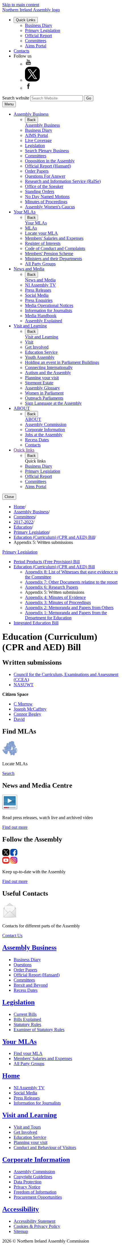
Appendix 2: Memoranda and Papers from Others (69, 607)
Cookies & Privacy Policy (37, 1226)
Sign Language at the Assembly (53, 403)
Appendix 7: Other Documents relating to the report (71, 582)
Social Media (37, 295)
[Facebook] (28, 88)
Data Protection (27, 1181)
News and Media (29, 268)
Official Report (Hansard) (48, 166)
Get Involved (37, 347)
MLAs (31, 228)
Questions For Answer (45, 176)
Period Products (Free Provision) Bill (47, 561)
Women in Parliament (44, 393)
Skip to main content (20, 4)
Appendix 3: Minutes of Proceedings (58, 602)
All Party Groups (40, 263)
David (19, 719)
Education (23, 527)
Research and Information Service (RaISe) (63, 181)
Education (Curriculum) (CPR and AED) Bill (54, 537)
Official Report (38, 35)
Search (8, 773)
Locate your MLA (41, 233)
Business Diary (38, 25)
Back (31, 120)
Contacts (21, 50)
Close (9, 497)
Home (19, 506)
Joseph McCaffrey (30, 709)
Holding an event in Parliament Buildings (62, 362)
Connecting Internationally (49, 367)
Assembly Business (31, 114)
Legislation (35, 145)
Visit (29, 342)
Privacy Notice (27, 1186)
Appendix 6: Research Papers (51, 587)
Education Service (41, 352)
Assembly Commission (45, 424)
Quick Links (25, 20)
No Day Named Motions (47, 196)
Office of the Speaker (44, 186)
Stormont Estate (39, 382)
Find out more (15, 827)
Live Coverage (38, 140)
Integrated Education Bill (36, 622)
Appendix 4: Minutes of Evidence (55, 597)
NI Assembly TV (40, 285)
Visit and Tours (27, 1127)
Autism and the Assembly (48, 372)
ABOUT (22, 408)
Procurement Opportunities (38, 1197)
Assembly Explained (43, 320)
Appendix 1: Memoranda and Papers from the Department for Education (66, 615)
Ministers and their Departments (53, 258)
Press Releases (38, 290)
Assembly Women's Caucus (50, 206)
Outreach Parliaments (44, 398)
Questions (22, 964)
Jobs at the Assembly (43, 434)
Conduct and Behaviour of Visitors (45, 1147)
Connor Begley (27, 714)
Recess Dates (37, 439)
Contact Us (12, 935)
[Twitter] (32, 80)
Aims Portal (35, 45)
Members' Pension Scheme (49, 253)
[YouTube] (28, 64)
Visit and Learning (30, 325)
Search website (15, 98)
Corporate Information (45, 429)
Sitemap (21, 1231)
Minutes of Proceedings (46, 201)
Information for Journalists (48, 310)
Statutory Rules (27, 1024)
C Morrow (23, 704)
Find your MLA (28, 1053)
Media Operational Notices (49, 305)
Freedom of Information (35, 1192)
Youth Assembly (39, 357)
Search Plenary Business (47, 150)
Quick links (24, 450)
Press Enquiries (38, 300)
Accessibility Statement (34, 1221)
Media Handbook (40, 315)
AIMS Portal (36, 135)
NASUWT (23, 684)
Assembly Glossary (42, 387)
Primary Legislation (42, 30)
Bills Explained (27, 1019)
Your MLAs (24, 211)
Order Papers (37, 171)
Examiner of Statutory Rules (39, 1029)
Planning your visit (42, 377)
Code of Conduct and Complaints (55, 248)
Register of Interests (42, 243)
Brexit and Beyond (31, 985)
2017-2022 (23, 522)
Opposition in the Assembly (50, 160)
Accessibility (20, 1209)
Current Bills (25, 1014)
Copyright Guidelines (33, 1176)
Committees (35, 40)
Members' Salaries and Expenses (54, 238)
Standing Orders (39, 191)
